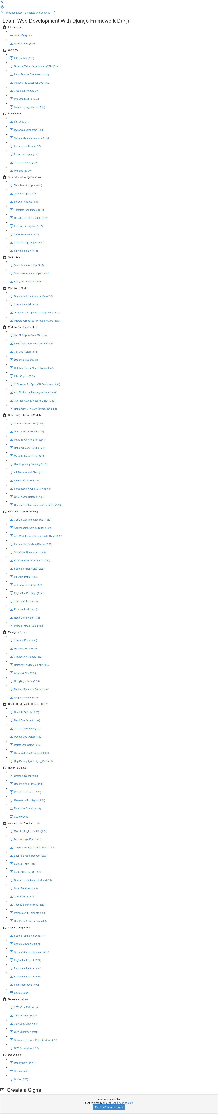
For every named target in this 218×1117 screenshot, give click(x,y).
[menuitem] (2, 8)
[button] (2, 3)
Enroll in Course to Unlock (109, 1107)
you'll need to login (123, 1102)
